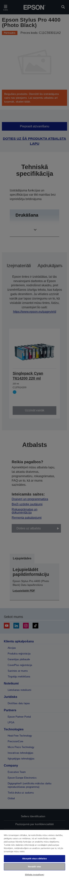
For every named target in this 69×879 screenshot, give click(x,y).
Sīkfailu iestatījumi (34, 874)
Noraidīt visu (34, 866)
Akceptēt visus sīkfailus (34, 858)
